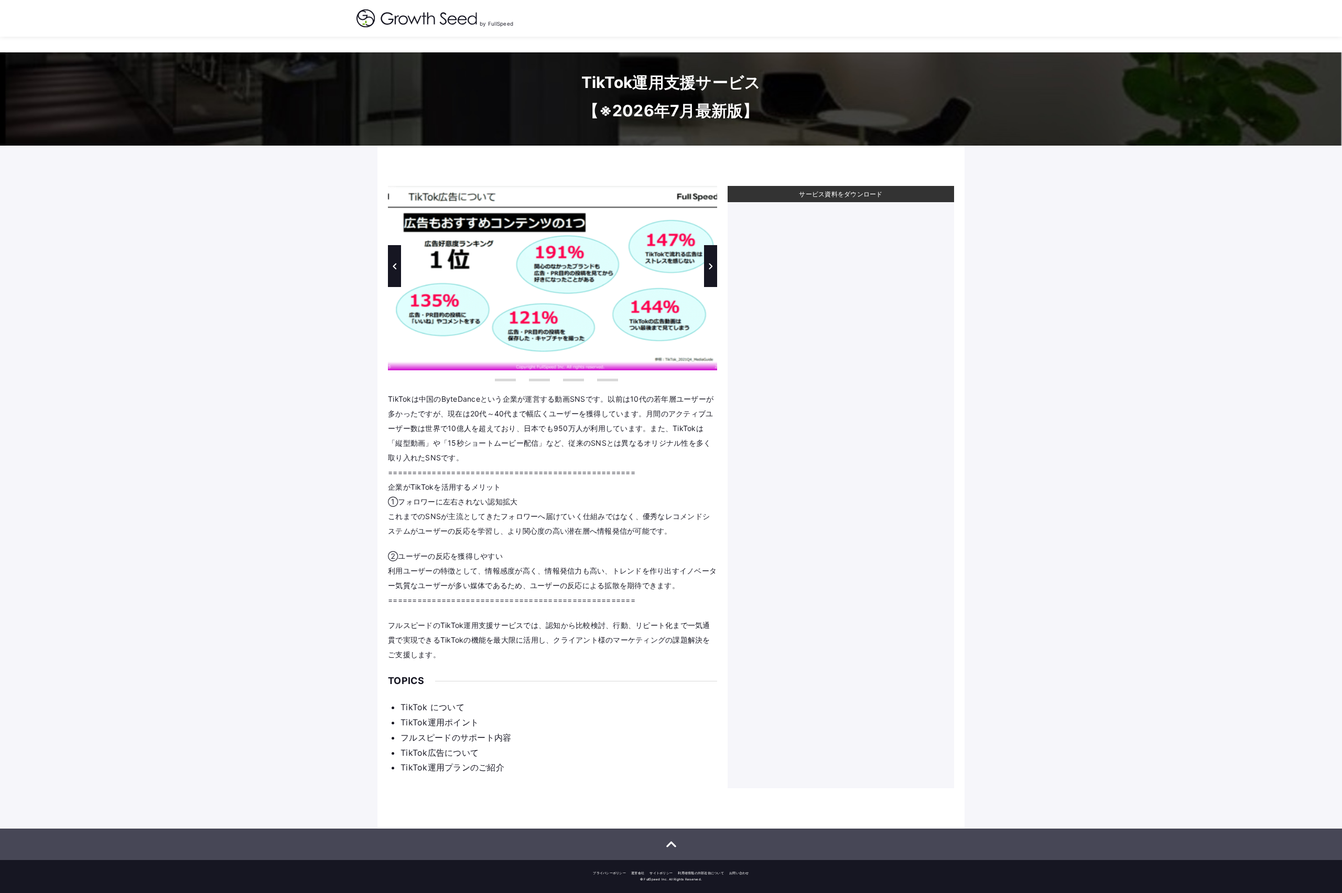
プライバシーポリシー (609, 873)
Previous (394, 266)
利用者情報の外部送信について (701, 873)
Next (710, 266)
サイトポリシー (661, 873)
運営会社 (637, 873)
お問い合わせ (739, 873)
